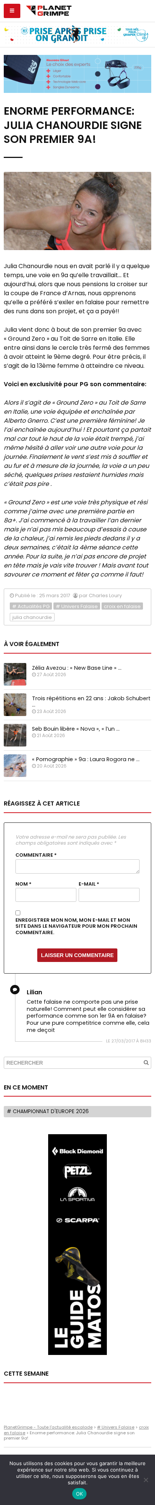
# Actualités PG (31, 606)
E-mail (89, 884)
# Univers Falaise (77, 606)
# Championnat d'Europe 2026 (48, 1111)
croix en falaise (122, 606)
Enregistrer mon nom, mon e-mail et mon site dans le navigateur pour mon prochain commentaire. (76, 926)
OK (79, 1494)
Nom (23, 884)
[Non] (145, 1480)
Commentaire (36, 855)
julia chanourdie (32, 617)
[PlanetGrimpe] (48, 10)
